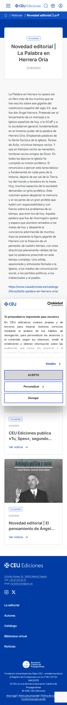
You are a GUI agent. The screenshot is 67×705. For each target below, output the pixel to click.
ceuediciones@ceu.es (22, 583)
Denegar (33, 397)
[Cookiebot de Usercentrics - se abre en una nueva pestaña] (48, 304)
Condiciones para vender (33, 699)
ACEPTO (33, 375)
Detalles (51, 363)
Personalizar (31, 386)
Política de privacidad (29, 695)
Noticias (17, 15)
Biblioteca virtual (15, 636)
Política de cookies (50, 695)
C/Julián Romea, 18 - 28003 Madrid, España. (25, 576)
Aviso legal (11, 695)
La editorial (11, 605)
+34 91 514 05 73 (17, 580)
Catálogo (10, 626)
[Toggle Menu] (8, 5)
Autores (9, 615)
